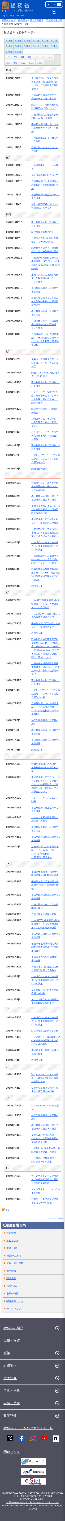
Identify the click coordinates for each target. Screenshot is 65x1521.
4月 (29, 57)
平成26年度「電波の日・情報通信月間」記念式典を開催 (45, 885)
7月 (51, 57)
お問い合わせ (13, 1286)
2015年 (54, 46)
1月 (8, 57)
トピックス (12, 1240)
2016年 (45, 46)
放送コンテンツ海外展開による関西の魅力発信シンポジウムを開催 (44, 486)
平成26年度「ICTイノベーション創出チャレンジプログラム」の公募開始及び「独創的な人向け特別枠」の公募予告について (45, 784)
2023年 (36, 40)
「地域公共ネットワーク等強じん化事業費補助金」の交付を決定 (44, 546)
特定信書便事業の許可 (42, 232)
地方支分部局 (37, 20)
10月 (23, 62)
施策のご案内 (13, 1255)
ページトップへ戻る (56, 1218)
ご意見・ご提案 (8, 16)
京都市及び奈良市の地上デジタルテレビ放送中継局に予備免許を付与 (44, 1138)
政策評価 (10, 1415)
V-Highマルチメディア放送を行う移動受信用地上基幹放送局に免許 (44, 1078)
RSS (7, 1210)
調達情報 (11, 1278)
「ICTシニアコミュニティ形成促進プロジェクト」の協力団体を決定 (45, 459)
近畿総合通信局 (54, 20)
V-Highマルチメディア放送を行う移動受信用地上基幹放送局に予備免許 (44, 1179)
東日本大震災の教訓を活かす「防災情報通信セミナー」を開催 (44, 278)
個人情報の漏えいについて (44, 175)
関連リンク (11, 1452)
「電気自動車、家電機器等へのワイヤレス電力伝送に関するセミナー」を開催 (44, 559)
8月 (8, 62)
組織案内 (22, 20)
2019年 (18, 46)
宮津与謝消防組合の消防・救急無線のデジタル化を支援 (44, 767)
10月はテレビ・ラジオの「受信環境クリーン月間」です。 (44, 422)
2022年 (45, 40)
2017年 (36, 46)
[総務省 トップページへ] (17, 7)
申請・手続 (11, 1403)
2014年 (9, 51)
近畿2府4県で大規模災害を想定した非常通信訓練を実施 (45, 185)
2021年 (54, 40)
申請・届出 (12, 1248)
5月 (36, 57)
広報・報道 (11, 1340)
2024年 (27, 40)
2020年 (9, 46)
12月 (39, 62)
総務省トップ (8, 20)
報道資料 (11, 1232)
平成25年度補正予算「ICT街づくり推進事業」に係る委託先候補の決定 (45, 509)
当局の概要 (12, 1293)
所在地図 (47, 1496)
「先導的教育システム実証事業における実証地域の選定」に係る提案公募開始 (44, 532)
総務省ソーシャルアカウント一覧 (28, 1428)
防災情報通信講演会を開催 (44, 1030)
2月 (15, 57)
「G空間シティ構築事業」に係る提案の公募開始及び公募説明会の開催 (45, 1040)
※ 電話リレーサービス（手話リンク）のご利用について (32, 1502)
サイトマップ (13, 1308)
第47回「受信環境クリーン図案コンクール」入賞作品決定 (45, 363)
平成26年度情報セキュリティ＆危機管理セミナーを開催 (45, 128)
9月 (15, 62)
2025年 (18, 40)
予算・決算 (11, 1390)
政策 (6, 1353)
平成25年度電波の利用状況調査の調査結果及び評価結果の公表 (45, 947)
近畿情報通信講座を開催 (43, 914)
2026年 (9, 40)
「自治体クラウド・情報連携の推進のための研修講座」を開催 (44, 324)
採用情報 (11, 1270)
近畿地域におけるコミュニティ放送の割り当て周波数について (44, 301)
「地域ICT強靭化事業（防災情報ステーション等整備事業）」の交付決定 (45, 604)
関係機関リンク (14, 1301)
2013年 (18, 51)
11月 (31, 62)
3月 (22, 57)
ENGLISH (20, 16)
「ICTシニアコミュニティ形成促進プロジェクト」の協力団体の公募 (45, 694)
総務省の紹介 (13, 1328)
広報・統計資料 (14, 1263)
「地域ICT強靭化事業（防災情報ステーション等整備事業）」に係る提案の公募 (45, 924)
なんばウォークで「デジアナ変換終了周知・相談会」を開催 (44, 436)
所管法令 (10, 1378)
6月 (43, 57)
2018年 (27, 46)
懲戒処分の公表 (39, 468)
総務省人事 (37, 586)
